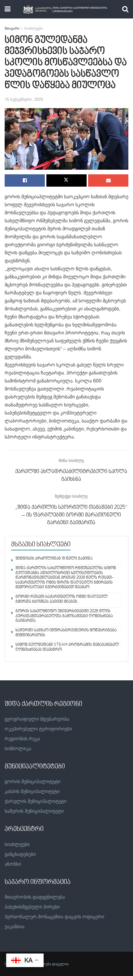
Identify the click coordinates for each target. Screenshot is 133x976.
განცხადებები (20, 854)
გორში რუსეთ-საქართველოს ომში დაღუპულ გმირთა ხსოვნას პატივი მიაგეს (61, 599)
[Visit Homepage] (66, 9)
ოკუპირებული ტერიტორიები (38, 729)
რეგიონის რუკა (22, 738)
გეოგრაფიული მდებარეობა (37, 719)
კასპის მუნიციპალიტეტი (32, 791)
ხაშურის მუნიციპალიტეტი (34, 811)
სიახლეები (33, 28)
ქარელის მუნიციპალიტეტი (35, 801)
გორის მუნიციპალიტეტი (32, 781)
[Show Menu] (8, 9)
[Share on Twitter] (66, 180)
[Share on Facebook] (25, 180)
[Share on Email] (108, 180)
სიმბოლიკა (18, 748)
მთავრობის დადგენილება (35, 897)
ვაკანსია (14, 926)
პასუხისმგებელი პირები (32, 907)
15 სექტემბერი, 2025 (24, 99)
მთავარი (12, 28)
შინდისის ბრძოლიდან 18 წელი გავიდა (53, 559)
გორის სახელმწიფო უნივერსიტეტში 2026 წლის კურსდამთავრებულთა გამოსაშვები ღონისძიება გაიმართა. (64, 616)
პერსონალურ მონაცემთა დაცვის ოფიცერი (54, 916)
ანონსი (13, 864)
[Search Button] (125, 9)
